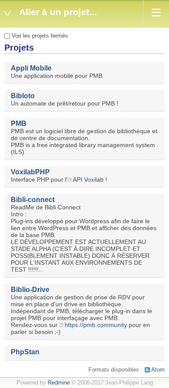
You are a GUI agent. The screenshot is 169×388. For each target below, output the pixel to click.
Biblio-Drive (30, 289)
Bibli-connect (33, 199)
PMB (18, 123)
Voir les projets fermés (39, 36)
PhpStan (25, 352)
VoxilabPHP (30, 172)
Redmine (59, 383)
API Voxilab (88, 179)
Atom (158, 370)
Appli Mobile (31, 68)
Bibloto (23, 95)
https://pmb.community (96, 324)
